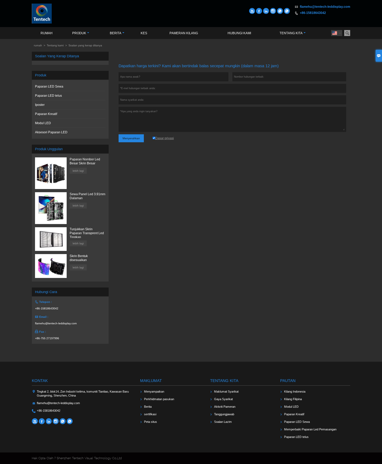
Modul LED (43, 123)
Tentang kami (55, 45)
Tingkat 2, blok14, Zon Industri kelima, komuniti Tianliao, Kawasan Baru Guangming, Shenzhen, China (83, 393)
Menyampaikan (154, 391)
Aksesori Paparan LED (51, 132)
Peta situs (150, 421)
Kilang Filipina (293, 399)
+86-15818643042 (313, 13)
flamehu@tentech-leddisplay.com (325, 6)
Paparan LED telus (48, 95)
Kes (144, 33)
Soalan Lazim (223, 421)
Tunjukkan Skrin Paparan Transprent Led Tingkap (87, 233)
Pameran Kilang (184, 33)
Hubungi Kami (239, 33)
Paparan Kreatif (46, 114)
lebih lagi (78, 170)
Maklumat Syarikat (226, 391)
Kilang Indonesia (294, 391)
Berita (115, 33)
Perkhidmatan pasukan (159, 399)
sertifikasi (150, 414)
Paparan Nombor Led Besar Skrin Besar (85, 161)
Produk (79, 33)
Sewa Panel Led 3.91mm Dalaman (87, 196)
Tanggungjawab (224, 414)
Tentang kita (291, 33)
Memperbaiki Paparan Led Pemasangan (310, 429)
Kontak (40, 380)
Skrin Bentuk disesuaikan (79, 258)
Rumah (47, 33)
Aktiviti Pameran (224, 406)
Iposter (40, 104)
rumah (38, 45)
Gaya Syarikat (223, 399)
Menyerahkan (131, 138)
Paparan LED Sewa (49, 86)
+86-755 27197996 (47, 338)
